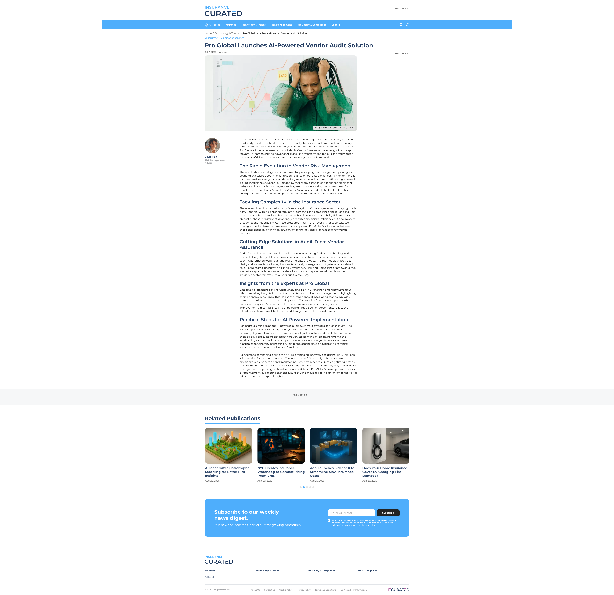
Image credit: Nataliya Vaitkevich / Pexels (334, 127)
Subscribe (388, 512)
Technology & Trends (253, 24)
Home (208, 33)
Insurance (230, 24)
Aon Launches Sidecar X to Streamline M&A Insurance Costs (332, 472)
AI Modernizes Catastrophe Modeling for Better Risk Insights (227, 472)
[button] (301, 487)
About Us (255, 590)
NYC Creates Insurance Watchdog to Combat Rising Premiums (280, 472)
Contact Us (269, 590)
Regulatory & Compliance (311, 24)
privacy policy (368, 525)
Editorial (336, 24)
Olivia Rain (211, 156)
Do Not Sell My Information (354, 590)
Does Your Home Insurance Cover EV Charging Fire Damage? (384, 472)
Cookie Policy (285, 590)
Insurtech (213, 38)
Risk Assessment (233, 38)
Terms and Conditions (325, 590)
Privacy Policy (304, 590)
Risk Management (281, 24)
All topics (214, 24)
